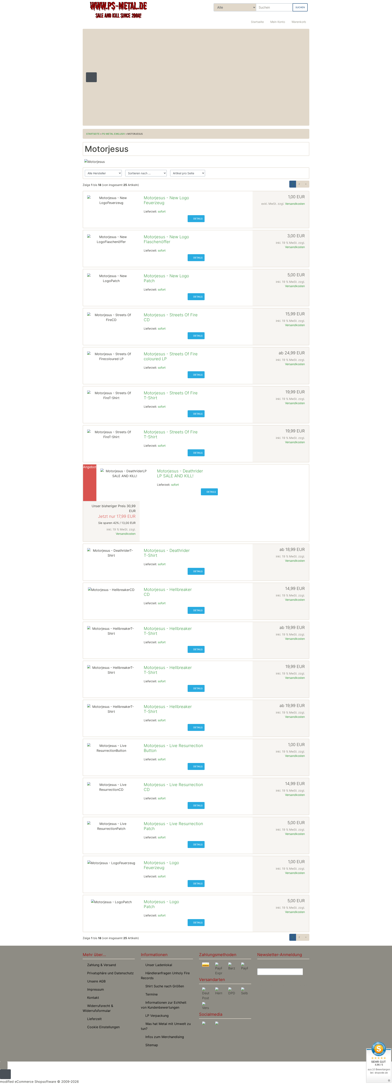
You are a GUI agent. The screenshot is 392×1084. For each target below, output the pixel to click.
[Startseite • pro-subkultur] (118, 14)
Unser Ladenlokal (157, 965)
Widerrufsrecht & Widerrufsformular (98, 1008)
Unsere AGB (95, 981)
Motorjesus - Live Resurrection (173, 745)
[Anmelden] (306, 971)
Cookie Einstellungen (102, 1027)
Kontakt (92, 998)
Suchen (300, 7)
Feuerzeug (154, 202)
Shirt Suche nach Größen (163, 986)
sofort (162, 211)
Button (150, 750)
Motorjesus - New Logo (166, 197)
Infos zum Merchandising (163, 1037)
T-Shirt (150, 397)
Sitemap (150, 1045)
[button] (277, 19)
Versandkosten (295, 203)
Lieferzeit (93, 1019)
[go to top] (4, 1065)
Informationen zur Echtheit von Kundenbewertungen (163, 1004)
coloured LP (155, 358)
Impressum (94, 989)
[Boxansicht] (294, 173)
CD (147, 319)
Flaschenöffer (157, 241)
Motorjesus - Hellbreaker (168, 589)
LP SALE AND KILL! (175, 475)
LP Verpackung (156, 1016)
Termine (150, 994)
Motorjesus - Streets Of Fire (171, 314)
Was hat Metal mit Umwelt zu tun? (166, 1026)
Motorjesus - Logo (161, 862)
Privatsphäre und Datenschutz (109, 973)
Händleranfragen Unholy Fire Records (165, 975)
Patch (149, 280)
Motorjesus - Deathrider (180, 471)
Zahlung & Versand (100, 965)
